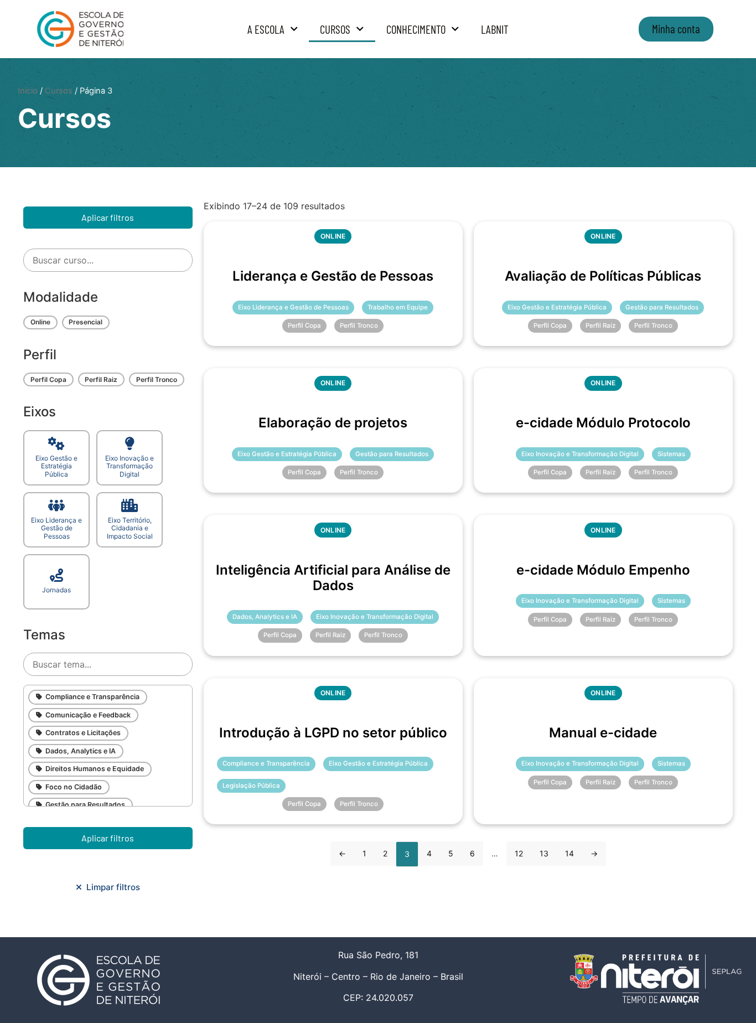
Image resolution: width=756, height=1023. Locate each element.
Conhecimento (416, 29)
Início (28, 91)
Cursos (335, 29)
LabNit (495, 29)
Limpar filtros (111, 887)
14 (569, 853)
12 (519, 853)
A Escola (265, 29)
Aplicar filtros (107, 217)
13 (544, 853)
